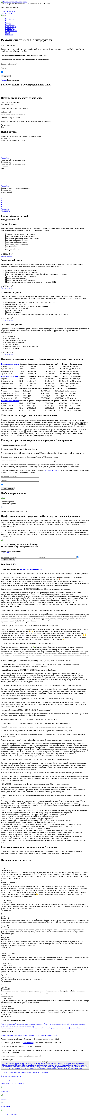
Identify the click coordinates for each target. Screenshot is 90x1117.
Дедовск (53, 1063)
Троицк (37, 1068)
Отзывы (8, 23)
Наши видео (9, 29)
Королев (50, 1065)
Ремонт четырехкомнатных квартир (20, 1026)
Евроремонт (53, 1028)
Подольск (70, 1067)
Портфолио (9, 19)
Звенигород (27, 1065)
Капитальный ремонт (10, 376)
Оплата (8, 21)
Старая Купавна (29, 1068)
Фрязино (42, 1068)
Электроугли (77, 1068)
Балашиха (29, 1063)
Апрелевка (21, 1063)
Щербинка (60, 1068)
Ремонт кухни (52, 1035)
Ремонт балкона (41, 1035)
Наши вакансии (11, 31)
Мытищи (37, 1067)
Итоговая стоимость (8, 461)
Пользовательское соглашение (36, 1072)
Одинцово (56, 1067)
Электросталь (68, 1068)
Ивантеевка (43, 1065)
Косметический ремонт (10, 364)
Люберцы (31, 1067)
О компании (9, 25)
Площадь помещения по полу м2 (13, 445)
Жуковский (19, 1065)
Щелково (53, 1068)
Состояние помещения (9, 453)
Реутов (10, 1068)
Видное (40, 1063)
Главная (4, 80)
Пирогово (63, 1067)
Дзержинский (61, 1063)
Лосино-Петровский (13, 1067)
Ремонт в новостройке (10, 401)
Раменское (83, 1067)
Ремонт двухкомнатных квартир (56, 1024)
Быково (35, 1063)
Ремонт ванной (28, 1035)
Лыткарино (24, 1067)
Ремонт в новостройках (10, 1024)
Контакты (9, 35)
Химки (48, 1068)
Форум (7, 33)
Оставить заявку (7, 256)
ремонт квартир (28, 1043)
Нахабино (44, 1067)
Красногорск (72, 1065)
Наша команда (10, 27)
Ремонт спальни (16, 1035)
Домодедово (80, 1063)
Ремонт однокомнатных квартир (31, 1024)
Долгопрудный (70, 1063)
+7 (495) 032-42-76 (8, 11)
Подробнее (5, 158)
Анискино (14, 1063)
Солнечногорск (18, 1068)
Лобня (5, 1067)
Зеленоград (35, 1065)
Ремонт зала (5, 1035)
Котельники (57, 1065)
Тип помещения (7, 449)
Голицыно (47, 1063)
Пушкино (77, 1067)
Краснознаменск (82, 1065)
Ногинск (50, 1067)
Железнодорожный (8, 1065)
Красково (65, 1065)
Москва (8, 1063)
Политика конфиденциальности (13, 1072)
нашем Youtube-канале (30, 569)
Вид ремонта (6, 457)
